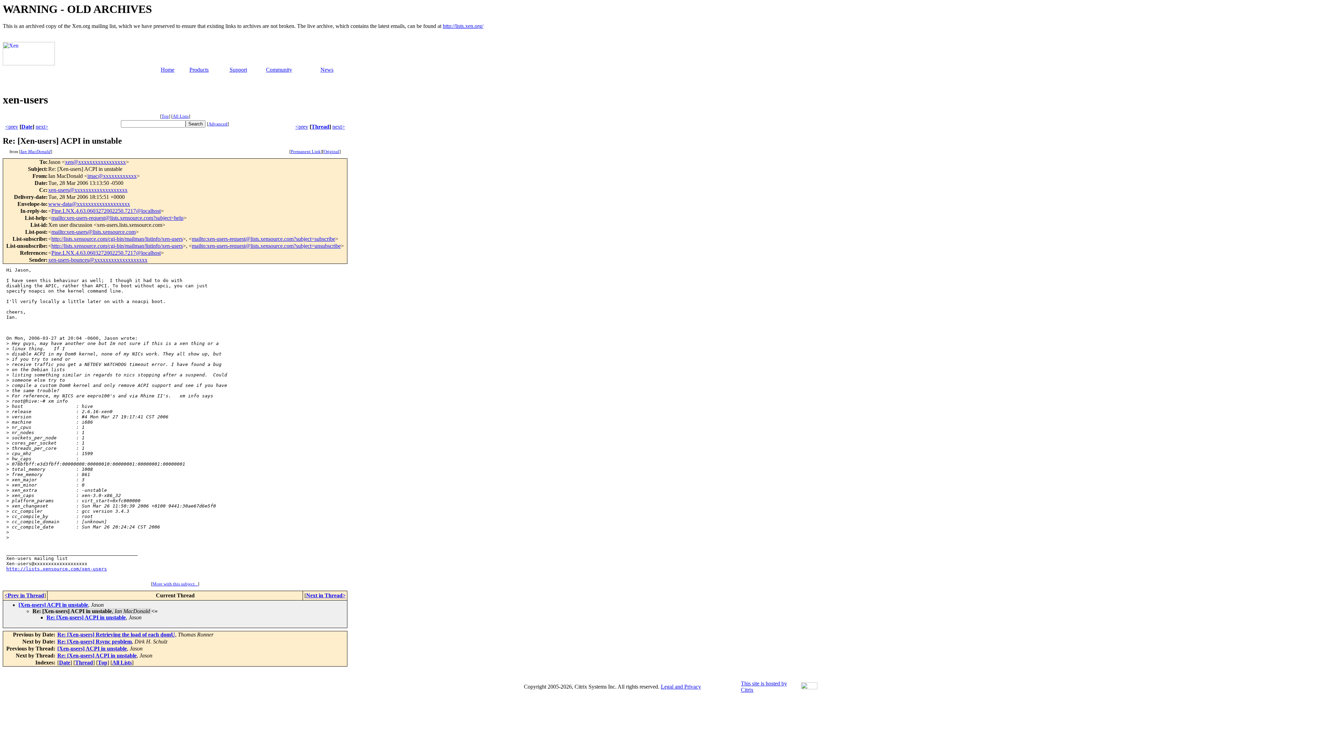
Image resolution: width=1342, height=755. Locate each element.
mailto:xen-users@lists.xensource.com (93, 232)
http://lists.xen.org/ (463, 26)
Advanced (218, 124)
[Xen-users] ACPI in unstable (53, 605)
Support (238, 70)
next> (42, 127)
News (326, 70)
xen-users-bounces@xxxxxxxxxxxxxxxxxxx (97, 260)
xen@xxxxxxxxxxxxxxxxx (95, 162)
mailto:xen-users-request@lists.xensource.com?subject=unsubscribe (266, 246)
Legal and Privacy (681, 687)
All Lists (181, 116)
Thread (320, 127)
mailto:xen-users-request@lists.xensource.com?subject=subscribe (263, 239)
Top (165, 116)
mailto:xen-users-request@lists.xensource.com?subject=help (117, 218)
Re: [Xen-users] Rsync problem (94, 642)
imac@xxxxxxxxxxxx (112, 176)
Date (27, 127)
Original (331, 151)
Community (279, 70)
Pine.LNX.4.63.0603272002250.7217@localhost (106, 211)
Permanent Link (306, 151)
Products (199, 70)
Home (167, 70)
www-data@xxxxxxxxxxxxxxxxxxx (89, 204)
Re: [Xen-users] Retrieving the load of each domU (116, 635)
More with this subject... (175, 584)
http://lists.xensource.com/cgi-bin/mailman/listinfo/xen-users (117, 239)
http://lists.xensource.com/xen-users (56, 568)
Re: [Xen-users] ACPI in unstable (86, 617)
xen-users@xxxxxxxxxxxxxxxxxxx (88, 190)
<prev (11, 127)
